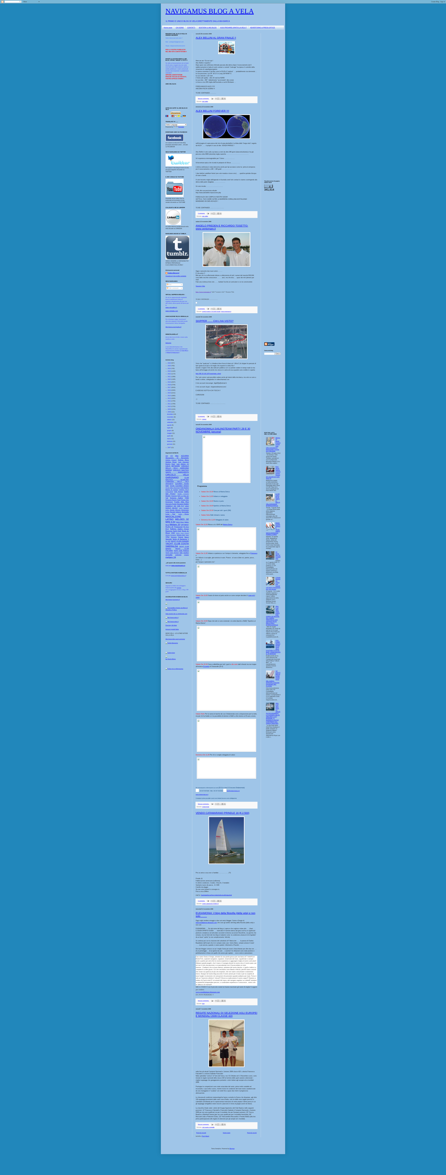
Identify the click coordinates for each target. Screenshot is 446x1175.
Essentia (206, 666)
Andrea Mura (183, 460)
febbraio (170, 441)
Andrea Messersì (173, 273)
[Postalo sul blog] (218, 98)
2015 (169, 393)
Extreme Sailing (176, 498)
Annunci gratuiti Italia (172, 629)
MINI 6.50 (170, 522)
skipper (204, 419)
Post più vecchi (252, 1133)
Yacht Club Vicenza (172, 553)
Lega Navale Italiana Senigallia (177, 512)
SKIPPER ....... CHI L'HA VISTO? (214, 321)
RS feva (186, 527)
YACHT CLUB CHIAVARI (180, 541)
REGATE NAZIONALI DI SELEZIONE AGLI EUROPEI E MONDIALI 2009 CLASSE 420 (226, 1014)
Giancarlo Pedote (171, 504)
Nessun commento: (203, 98)
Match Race (180, 522)
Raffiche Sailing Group (179, 529)
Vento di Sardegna (180, 539)
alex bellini (205, 101)
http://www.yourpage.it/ (173, 599)
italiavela (168, 343)
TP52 (167, 537)
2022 (169, 374)
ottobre (169, 419)
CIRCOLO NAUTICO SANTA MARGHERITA (177, 471)
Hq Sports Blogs (171, 659)
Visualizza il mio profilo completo (176, 276)
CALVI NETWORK (173, 466)
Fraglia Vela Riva (181, 502)
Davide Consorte (183, 494)
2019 (169, 382)
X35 (169, 541)
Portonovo (253, 553)
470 (171, 456)
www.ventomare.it (226, 311)
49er (177, 456)
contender (178, 555)
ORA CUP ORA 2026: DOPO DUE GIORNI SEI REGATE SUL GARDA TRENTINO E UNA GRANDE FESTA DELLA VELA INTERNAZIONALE (273, 616)
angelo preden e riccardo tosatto (211, 311)
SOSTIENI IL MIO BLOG (208, 27)
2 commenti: (201, 213)
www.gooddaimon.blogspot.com (206, 922)
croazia (186, 555)
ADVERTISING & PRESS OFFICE (262, 27)
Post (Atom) (205, 1136)
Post (169, 284)
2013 (169, 398)
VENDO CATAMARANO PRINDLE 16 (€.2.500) (222, 812)
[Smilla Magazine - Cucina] (172, 643)
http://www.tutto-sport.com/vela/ (175, 639)
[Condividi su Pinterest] (225, 98)
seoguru (179, 588)
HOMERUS (169, 506)
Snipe (187, 535)
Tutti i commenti (173, 288)
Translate (181, 127)
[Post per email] (212, 98)
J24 (175, 506)
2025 (169, 366)
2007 (169, 447)
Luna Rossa (183, 514)
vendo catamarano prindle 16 (210, 903)
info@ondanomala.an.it (233, 791)
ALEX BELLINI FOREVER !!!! (212, 110)
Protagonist (178, 527)
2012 (169, 401)
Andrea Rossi (171, 462)
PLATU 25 (169, 527)
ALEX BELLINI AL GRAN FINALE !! (216, 37)
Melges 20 (175, 524)
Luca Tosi (170, 514)
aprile (169, 436)
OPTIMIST (185, 525)
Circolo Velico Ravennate (173, 488)
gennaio (170, 444)
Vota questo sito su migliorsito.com (176, 614)
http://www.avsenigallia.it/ (173, 327)
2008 (169, 412)
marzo (169, 439)
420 (167, 456)
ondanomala (205, 806)
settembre (170, 422)
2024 (169, 368)
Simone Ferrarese (171, 535)
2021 (169, 376)
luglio (169, 428)
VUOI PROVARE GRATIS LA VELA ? (233, 27)
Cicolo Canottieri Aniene (179, 486)
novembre (170, 417)
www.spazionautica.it (178, 565)
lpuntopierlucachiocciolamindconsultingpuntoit (216, 895)
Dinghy (168, 496)
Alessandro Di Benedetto (177, 458)
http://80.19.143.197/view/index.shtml (208, 374)
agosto (169, 425)
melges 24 (171, 557)
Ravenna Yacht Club (173, 531)
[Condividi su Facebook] (222, 98)
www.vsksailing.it (171, 307)
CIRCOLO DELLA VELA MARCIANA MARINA (177, 468)
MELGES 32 (182, 519)
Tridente (180, 537)
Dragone (174, 496)
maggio (169, 433)
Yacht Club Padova (181, 551)
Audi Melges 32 (183, 464)
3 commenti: (201, 901)
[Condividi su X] (220, 98)
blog (203, 1003)
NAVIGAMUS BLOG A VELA (210, 11)
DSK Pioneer (178, 492)
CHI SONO (180, 27)
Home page (168, 27)
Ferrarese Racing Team (173, 500)
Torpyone (174, 537)
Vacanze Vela (200, 286)
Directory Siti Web (171, 625)
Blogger (232, 1148)
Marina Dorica (227, 524)
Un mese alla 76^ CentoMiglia (277, 555)
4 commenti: (201, 416)
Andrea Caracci (171, 460)
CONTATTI (191, 27)
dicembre (170, 414)
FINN (187, 498)
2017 (169, 387)
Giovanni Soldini (183, 504)
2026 (169, 363)
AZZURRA (185, 456)
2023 (169, 371)
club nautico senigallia (208, 1127)
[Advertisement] (271, 68)
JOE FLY (180, 506)
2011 (169, 404)
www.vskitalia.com (172, 311)
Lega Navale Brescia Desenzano (177, 510)
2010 (169, 406)
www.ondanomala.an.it (202, 794)
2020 (169, 379)
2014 (169, 395)
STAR (173, 533)
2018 (169, 385)
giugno (169, 430)
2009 (169, 409)
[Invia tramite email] (216, 98)
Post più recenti (201, 1133)
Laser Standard (184, 508)
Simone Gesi (181, 535)
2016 (169, 390)
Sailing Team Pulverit (182, 533)
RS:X (167, 529)
